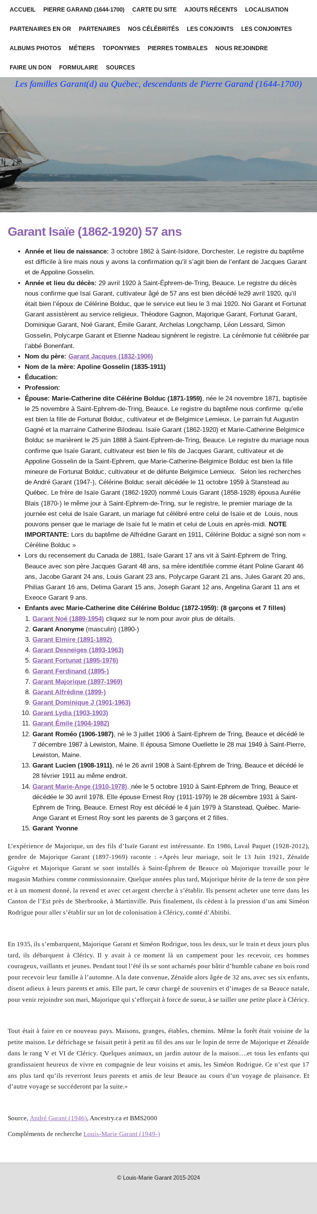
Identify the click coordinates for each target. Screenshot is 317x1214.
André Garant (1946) (58, 1118)
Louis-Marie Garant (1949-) (122, 1134)
